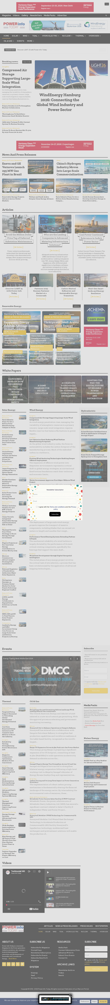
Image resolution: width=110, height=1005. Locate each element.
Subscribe (55, 514)
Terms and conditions (57, 507)
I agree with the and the (57, 508)
